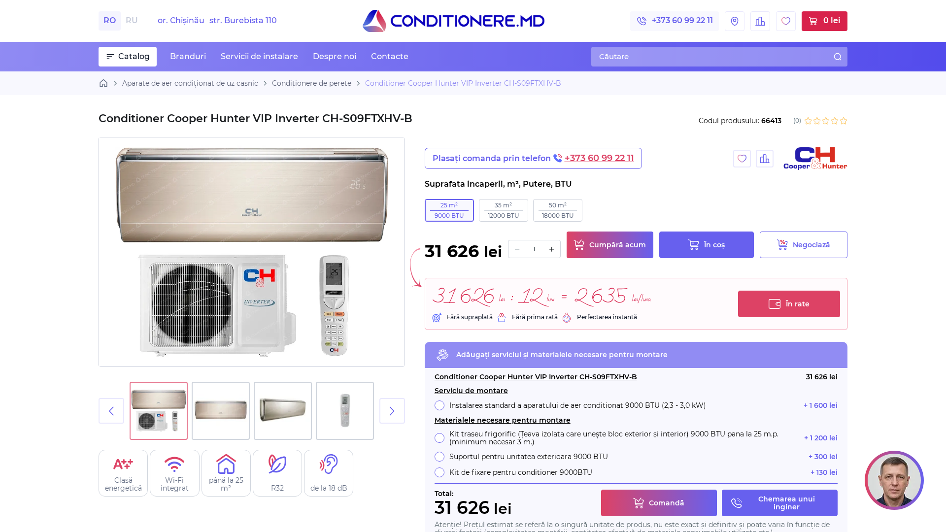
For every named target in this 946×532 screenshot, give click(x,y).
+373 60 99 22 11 (682, 20)
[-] (517, 249)
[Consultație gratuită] (894, 480)
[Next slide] (392, 411)
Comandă (666, 503)
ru (132, 20)
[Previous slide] (111, 411)
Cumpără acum (617, 244)
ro (109, 20)
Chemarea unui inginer (786, 503)
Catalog (134, 56)
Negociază (811, 244)
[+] (551, 249)
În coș (714, 244)
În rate (798, 303)
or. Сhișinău (217, 20)
